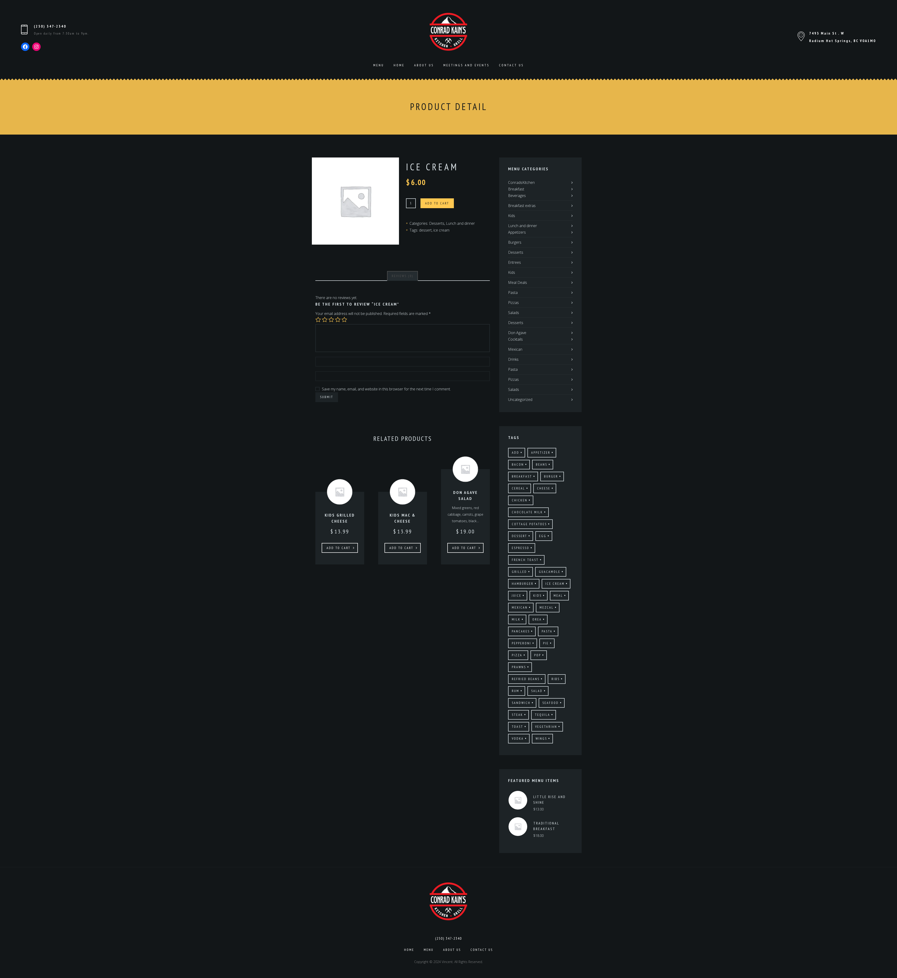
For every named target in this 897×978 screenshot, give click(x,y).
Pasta (513, 292)
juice (516, 595)
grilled (519, 572)
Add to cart (437, 203)
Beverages (517, 195)
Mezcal (547, 607)
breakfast (522, 476)
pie (546, 643)
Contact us (511, 65)
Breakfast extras (522, 205)
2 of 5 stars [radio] (324, 319)
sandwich (521, 703)
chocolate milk (527, 512)
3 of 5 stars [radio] (331, 319)
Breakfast (516, 189)
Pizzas (513, 302)
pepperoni (521, 643)
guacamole (549, 572)
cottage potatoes (529, 524)
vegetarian (546, 727)
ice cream (441, 230)
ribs (556, 679)
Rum (515, 691)
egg (542, 536)
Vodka (518, 738)
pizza (517, 655)
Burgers (514, 242)
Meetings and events (466, 65)
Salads (513, 312)
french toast (525, 560)
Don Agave (517, 332)
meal (558, 595)
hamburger (523, 584)
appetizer (540, 452)
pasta (547, 631)
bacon (518, 464)
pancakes (521, 631)
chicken (519, 500)
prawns (519, 667)
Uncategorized (520, 399)
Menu (378, 65)
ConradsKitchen (521, 182)
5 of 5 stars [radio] (344, 319)
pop (537, 655)
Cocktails (515, 339)
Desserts (436, 223)
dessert (425, 230)
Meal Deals (517, 282)
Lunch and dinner (460, 223)
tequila (542, 715)
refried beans (526, 679)
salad (537, 691)
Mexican (515, 349)
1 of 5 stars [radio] (318, 319)
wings (541, 738)
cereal (518, 488)
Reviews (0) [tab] (402, 276)
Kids (511, 215)
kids (537, 595)
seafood (550, 703)
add (515, 452)
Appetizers (517, 232)
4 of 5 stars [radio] (338, 319)
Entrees (514, 262)
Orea (537, 619)
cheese (543, 488)
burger (551, 476)
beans (541, 464)
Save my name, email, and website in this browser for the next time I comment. (386, 389)
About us (424, 65)
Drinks (513, 359)
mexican (520, 607)
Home (399, 65)
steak (517, 715)
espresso (520, 548)
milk (516, 619)
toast (517, 727)
